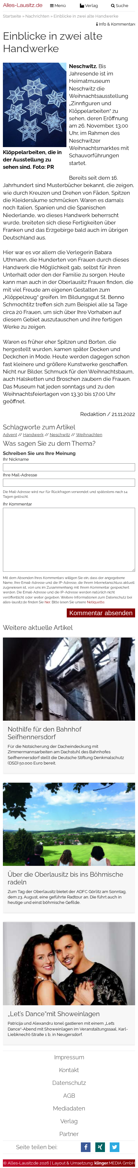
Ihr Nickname (16, 459)
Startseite (12, 16)
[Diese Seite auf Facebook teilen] (86, 1147)
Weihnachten (89, 434)
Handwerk (33, 434)
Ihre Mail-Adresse (20, 475)
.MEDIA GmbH (114, 1163)
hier (47, 602)
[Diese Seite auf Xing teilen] (100, 1147)
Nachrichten (37, 16)
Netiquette (95, 602)
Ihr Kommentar (17, 504)
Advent (10, 434)
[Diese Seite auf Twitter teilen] (114, 1147)
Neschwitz (60, 434)
